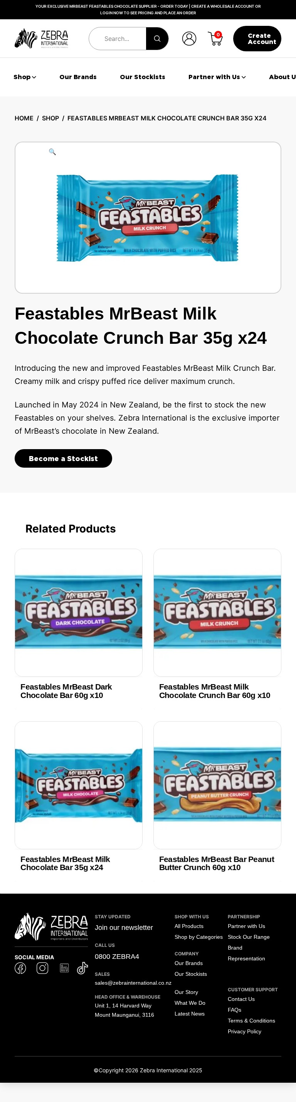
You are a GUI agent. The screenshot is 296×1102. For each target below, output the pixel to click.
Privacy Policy (244, 1031)
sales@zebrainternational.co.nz (133, 983)
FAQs (234, 1010)
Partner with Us (246, 926)
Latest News (190, 1014)
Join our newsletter (124, 927)
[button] (189, 38)
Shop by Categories (199, 937)
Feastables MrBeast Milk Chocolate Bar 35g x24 (65, 863)
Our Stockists (191, 974)
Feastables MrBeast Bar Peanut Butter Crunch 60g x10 (216, 863)
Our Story (186, 992)
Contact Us (241, 999)
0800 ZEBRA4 (117, 956)
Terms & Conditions (251, 1020)
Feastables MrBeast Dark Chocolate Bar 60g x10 (66, 691)
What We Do (190, 1003)
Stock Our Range (249, 937)
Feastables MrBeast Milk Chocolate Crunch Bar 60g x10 (215, 691)
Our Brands (189, 963)
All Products (189, 926)
